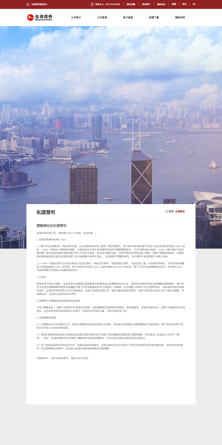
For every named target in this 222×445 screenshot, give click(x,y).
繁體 (174, 4)
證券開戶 (146, 4)
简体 (184, 4)
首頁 (171, 211)
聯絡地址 (161, 4)
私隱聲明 (180, 211)
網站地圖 (131, 4)
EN (194, 4)
